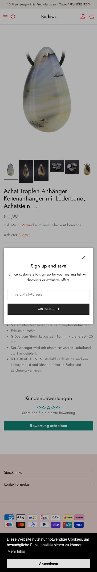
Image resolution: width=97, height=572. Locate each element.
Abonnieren (48, 309)
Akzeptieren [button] (48, 563)
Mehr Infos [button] (16, 551)
